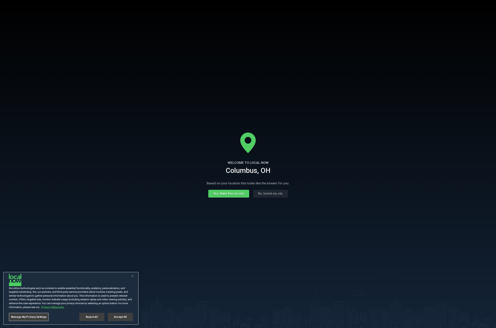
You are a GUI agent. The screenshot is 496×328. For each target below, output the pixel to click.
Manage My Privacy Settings (28, 316)
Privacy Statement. (52, 307)
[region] (71, 298)
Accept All (120, 316)
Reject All (92, 316)
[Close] (132, 276)
